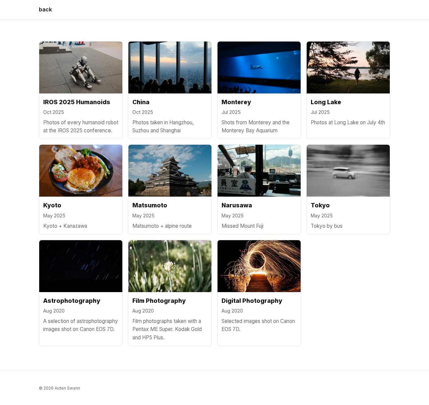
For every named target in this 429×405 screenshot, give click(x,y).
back (45, 9)
